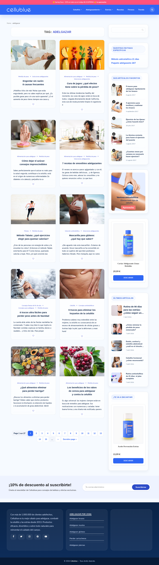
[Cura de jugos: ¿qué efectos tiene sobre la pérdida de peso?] (82, 55)
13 (101, 433)
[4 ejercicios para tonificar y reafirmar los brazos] (116, 107)
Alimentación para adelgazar (73, 76)
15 (46, 439)
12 (95, 433)
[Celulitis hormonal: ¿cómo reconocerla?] (116, 362)
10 (82, 433)
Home (9, 23)
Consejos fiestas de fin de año (31, 305)
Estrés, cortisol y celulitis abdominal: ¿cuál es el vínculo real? (134, 344)
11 (88, 433)
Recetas (120, 10)
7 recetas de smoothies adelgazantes (82, 163)
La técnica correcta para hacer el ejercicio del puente (135, 137)
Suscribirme (141, 487)
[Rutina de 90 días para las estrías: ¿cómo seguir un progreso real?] (116, 310)
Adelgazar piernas (77, 545)
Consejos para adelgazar (26, 308)
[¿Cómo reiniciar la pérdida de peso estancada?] (116, 329)
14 (40, 439)
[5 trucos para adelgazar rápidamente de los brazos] (116, 90)
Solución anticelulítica (72, 231)
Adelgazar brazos (77, 519)
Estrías (108, 10)
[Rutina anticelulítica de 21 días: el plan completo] (116, 378)
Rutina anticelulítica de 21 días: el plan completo (134, 376)
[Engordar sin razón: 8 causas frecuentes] (33, 55)
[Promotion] (128, 174)
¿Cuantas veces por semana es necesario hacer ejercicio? (135, 154)
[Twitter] (21, 537)
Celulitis (76, 10)
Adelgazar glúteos (77, 532)
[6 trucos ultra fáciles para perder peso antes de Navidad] (33, 284)
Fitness (131, 10)
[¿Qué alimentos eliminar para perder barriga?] (33, 361)
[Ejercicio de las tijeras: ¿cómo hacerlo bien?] (116, 123)
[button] (152, 9)
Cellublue (73, 561)
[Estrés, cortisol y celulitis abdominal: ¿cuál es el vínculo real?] (116, 345)
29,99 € (116, 271)
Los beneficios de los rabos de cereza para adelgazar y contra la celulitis (82, 391)
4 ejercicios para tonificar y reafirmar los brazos (134, 105)
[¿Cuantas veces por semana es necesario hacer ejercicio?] (116, 155)
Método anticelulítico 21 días (125, 59)
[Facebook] (13, 537)
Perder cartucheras (78, 538)
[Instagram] (29, 537)
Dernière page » (70, 439)
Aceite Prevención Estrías (128, 446)
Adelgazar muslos (77, 525)
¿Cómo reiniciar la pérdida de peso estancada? (133, 327)
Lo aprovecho (101, 2)
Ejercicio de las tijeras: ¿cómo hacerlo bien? (135, 120)
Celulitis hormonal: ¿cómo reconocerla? (134, 359)
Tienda (141, 10)
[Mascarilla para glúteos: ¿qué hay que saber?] (82, 209)
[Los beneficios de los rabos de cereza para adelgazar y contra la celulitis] (82, 361)
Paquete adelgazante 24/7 (123, 63)
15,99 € (116, 454)
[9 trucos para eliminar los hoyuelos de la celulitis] (82, 284)
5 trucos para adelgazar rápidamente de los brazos (135, 88)
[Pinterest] (37, 537)
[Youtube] (45, 537)
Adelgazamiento (93, 10)
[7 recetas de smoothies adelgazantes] (82, 135)
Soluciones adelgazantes (40, 76)
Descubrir (128, 278)
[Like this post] (33, 104)
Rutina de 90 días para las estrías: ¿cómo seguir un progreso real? (132, 310)
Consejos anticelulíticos (86, 305)
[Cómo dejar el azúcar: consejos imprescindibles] (33, 135)
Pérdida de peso (23, 76)
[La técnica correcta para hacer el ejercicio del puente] (116, 139)
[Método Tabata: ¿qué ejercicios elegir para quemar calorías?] (33, 209)
